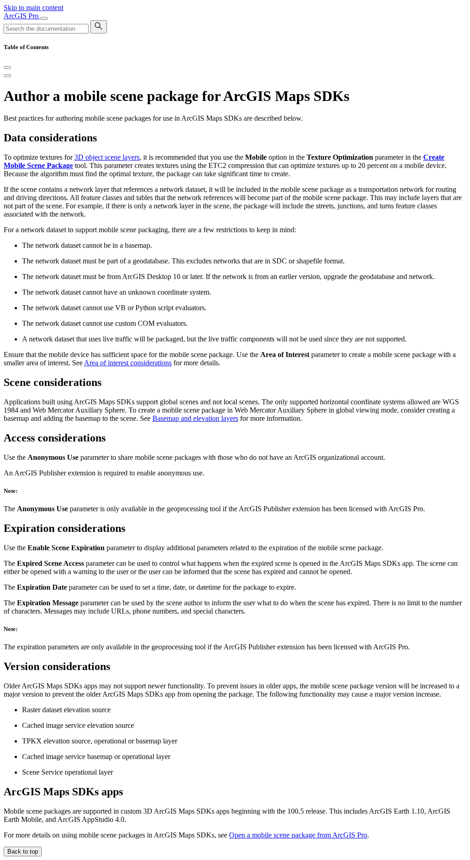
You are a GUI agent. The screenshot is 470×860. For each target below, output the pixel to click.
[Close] (7, 67)
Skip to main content (33, 7)
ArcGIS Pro (22, 16)
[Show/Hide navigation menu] (44, 18)
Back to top (22, 851)
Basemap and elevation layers (195, 418)
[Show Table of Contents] (7, 75)
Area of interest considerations (128, 363)
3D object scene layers (107, 157)
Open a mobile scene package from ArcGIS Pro (298, 835)
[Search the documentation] (98, 27)
